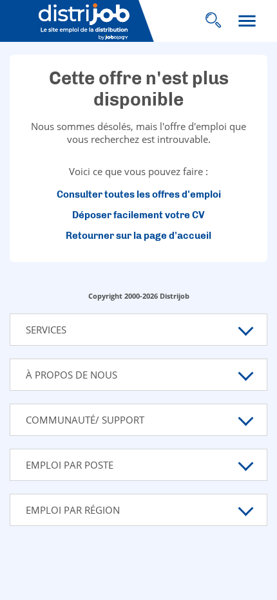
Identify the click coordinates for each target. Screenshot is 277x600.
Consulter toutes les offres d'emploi (139, 194)
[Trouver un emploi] (213, 21)
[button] (138, 329)
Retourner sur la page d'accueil (138, 235)
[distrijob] (95, 21)
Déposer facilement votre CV (138, 215)
